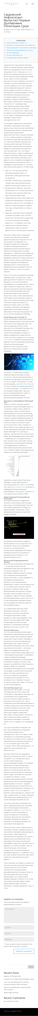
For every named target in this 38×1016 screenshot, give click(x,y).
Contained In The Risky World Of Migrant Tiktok (19, 979)
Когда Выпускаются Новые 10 (17, 43)
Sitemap (6, 1011)
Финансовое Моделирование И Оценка (20, 50)
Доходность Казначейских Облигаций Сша (21, 45)
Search (31, 967)
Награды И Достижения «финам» (18, 58)
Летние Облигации (13, 53)
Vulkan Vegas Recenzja (11, 992)
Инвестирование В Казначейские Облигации (21, 48)
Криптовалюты (26, 29)
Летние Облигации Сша (14, 55)
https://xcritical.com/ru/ (18, 487)
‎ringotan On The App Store (12, 976)
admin (8, 29)
